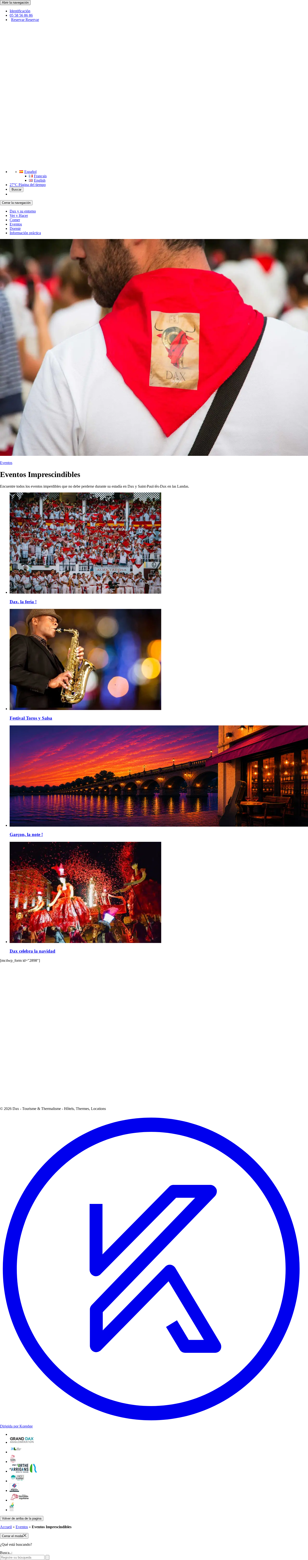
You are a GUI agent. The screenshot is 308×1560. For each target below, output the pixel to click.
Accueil (6, 1527)
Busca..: (6, 1553)
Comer (15, 220)
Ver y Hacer (19, 215)
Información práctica (25, 233)
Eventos (16, 224)
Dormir (15, 228)
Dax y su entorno (23, 211)
